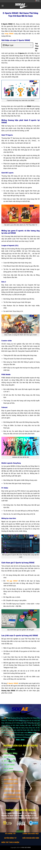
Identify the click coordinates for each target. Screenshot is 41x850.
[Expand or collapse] (31, 45)
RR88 (18, 740)
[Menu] (2, 5)
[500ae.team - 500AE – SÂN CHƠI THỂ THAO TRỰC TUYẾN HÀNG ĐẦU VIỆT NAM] (20, 5)
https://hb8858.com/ (10, 772)
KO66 (20, 772)
